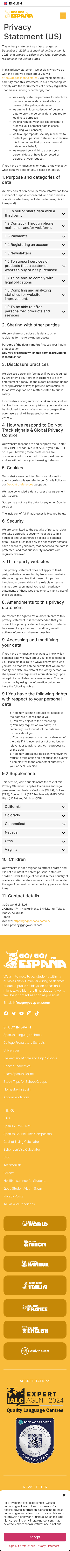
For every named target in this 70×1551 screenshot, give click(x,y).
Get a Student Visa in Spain (23, 1188)
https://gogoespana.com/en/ (20, 77)
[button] (64, 1495)
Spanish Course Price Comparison (28, 1134)
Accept (35, 1537)
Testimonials (13, 1165)
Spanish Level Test (17, 1126)
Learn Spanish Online (19, 1074)
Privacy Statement (48, 1545)
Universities (12, 1050)
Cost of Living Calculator (21, 1142)
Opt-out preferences (22, 1545)
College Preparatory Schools (24, 1042)
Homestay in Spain (17, 1089)
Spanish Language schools (23, 1035)
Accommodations (17, 1097)
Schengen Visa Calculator (22, 1149)
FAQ (7, 1118)
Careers (9, 1173)
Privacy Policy (14, 1196)
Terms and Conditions (19, 1204)
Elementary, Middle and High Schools (30, 1058)
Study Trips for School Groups (25, 1081)
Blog (7, 1157)
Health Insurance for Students (25, 1181)
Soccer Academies (17, 1066)
